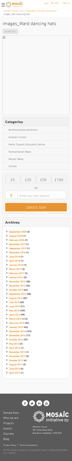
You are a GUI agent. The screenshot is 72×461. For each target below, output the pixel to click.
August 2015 (16, 298)
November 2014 (17, 335)
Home (6, 10)
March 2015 (15, 319)
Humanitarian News (20, 151)
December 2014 (17, 331)
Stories (13, 165)
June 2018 (14, 256)
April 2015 (14, 314)
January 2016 (16, 277)
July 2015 (14, 302)
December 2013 (17, 352)
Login (56, 2)
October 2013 (16, 360)
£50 (43, 179)
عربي (46, 2)
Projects (8, 423)
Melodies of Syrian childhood (41, 10)
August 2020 (16, 236)
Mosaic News (16, 158)
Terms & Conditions (28, 445)
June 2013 (14, 368)
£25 (28, 179)
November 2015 (17, 285)
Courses (8, 433)
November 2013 (17, 356)
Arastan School (17, 136)
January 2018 (16, 265)
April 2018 (14, 260)
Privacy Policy (9, 445)
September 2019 (17, 248)
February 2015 (16, 323)
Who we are (10, 417)
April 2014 (14, 348)
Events (7, 428)
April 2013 (14, 372)
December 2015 (17, 281)
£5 (13, 179)
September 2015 (17, 294)
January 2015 (16, 327)
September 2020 (17, 231)
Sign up (65, 2)
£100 (59, 179)
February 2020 (16, 240)
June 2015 (14, 306)
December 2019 (17, 244)
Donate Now (11, 412)
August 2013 (16, 364)
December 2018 (17, 252)
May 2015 (14, 310)
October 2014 (16, 339)
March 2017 (15, 269)
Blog (6, 438)
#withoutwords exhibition (23, 129)
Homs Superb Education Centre (27, 144)
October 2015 (16, 289)
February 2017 (16, 273)
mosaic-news (18, 10)
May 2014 (14, 343)
